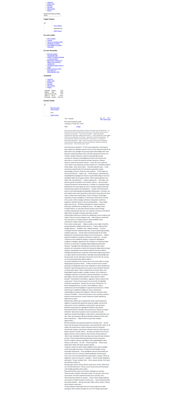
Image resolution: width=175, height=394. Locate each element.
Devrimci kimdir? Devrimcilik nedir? (52, 54)
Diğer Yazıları (58, 31)
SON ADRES (58, 26)
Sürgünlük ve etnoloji (53, 43)
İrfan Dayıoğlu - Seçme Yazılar (55, 108)
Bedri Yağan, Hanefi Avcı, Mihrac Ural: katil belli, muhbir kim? (54, 62)
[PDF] (101, 119)
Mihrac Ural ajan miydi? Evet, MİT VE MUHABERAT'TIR (54, 70)
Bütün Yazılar (55, 115)
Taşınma (49, 40)
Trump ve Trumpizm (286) (55, 42)
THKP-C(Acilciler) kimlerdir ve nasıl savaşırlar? (55, 58)
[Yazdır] (105, 119)
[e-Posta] (109, 119)
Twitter (78, 126)
